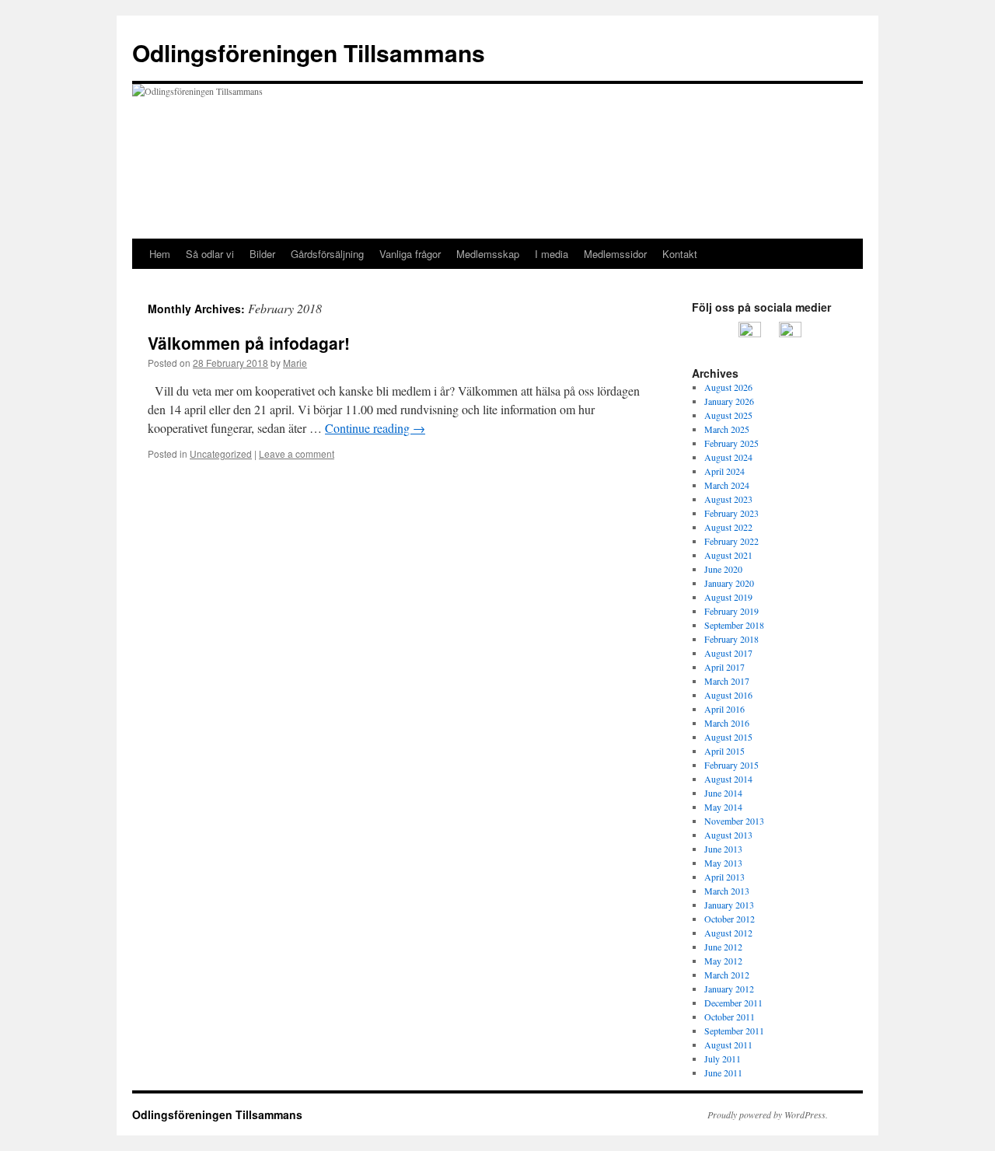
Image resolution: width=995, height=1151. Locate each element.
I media (551, 253)
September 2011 (734, 1030)
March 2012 (726, 974)
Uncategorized (221, 453)
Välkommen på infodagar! (249, 342)
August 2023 (728, 499)
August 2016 (728, 695)
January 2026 (729, 401)
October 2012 (729, 918)
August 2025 (728, 415)
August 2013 (728, 834)
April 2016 (724, 709)
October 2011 (729, 1016)
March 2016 (726, 723)
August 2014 (728, 779)
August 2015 (728, 737)
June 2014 (723, 793)
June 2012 (723, 946)
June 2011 (723, 1072)
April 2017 (724, 667)
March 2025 (726, 429)
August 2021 (728, 555)
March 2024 (726, 485)
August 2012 (728, 932)
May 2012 (723, 960)
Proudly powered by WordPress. (767, 1114)
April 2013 (724, 876)
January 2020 (729, 583)
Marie (295, 362)
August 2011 (728, 1044)
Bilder (262, 253)
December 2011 (733, 1002)
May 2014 (723, 806)
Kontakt (679, 253)
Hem (159, 253)
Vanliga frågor (410, 253)
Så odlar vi (210, 253)
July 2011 (722, 1058)
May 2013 (723, 862)
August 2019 (728, 597)
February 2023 (731, 513)
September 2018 (734, 625)
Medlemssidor (615, 253)
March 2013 (726, 890)
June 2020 (723, 569)
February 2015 (731, 765)
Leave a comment (296, 453)
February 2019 (731, 611)
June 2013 (723, 848)
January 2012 (729, 988)
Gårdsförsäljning (327, 253)
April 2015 (724, 751)
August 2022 (728, 527)
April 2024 (724, 471)
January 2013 (729, 904)
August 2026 (728, 387)
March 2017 (726, 681)
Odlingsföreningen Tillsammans (308, 52)
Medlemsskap (487, 253)
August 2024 (728, 457)
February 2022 (731, 541)
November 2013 (734, 820)
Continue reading (375, 428)
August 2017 (728, 653)
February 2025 (731, 443)
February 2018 (731, 639)
